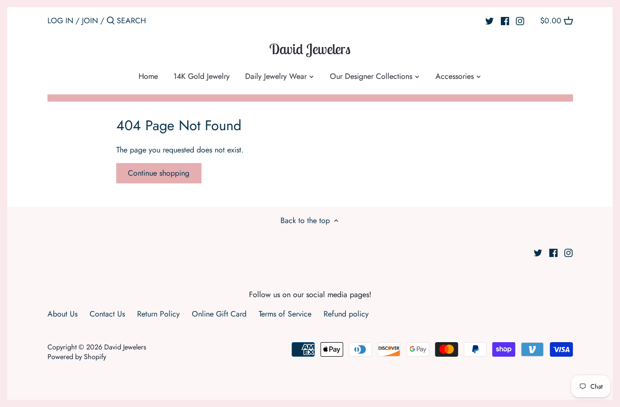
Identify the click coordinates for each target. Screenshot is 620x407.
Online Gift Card (219, 313)
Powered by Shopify (76, 357)
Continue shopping (158, 173)
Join (90, 20)
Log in (60, 20)
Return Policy (158, 313)
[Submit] (111, 21)
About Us (62, 313)
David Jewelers (310, 49)
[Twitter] (489, 20)
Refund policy (346, 313)
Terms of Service (285, 313)
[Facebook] (505, 20)
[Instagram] (520, 20)
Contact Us (107, 313)
